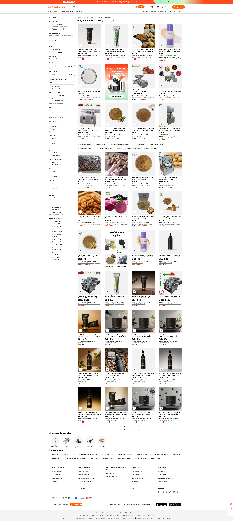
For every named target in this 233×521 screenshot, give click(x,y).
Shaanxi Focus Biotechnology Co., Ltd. (169, 224)
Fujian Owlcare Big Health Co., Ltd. (114, 57)
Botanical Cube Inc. (110, 136)
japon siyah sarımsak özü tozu (160, 454)
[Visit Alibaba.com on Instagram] (170, 492)
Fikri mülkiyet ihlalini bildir (139, 485)
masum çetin (94, 458)
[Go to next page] (139, 428)
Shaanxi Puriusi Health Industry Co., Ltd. (89, 97)
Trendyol (135, 512)
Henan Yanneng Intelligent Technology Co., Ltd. (116, 185)
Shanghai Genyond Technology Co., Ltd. (143, 97)
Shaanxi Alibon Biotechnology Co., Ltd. (142, 185)
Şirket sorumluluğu (57, 478)
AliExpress (90, 512)
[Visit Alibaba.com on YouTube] (174, 492)
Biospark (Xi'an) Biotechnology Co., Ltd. (116, 224)
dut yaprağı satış (155, 458)
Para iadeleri (135, 481)
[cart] (158, 7)
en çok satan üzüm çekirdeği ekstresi (76, 458)
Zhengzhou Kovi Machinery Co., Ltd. (169, 185)
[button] (136, 7)
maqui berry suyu (140, 144)
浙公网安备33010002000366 (146, 518)
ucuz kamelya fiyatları (140, 458)
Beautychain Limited (137, 263)
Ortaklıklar (161, 485)
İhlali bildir (134, 488)
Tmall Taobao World (107, 512)
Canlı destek (135, 474)
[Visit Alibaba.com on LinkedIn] (163, 492)
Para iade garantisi (83, 474)
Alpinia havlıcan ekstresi (134, 148)
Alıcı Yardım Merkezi (137, 471)
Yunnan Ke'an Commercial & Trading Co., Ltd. (89, 224)
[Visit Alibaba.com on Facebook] (159, 492)
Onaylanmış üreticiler (111, 473)
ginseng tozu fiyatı (107, 458)
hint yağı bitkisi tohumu (124, 458)
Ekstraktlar (99, 17)
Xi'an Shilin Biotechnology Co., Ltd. (141, 57)
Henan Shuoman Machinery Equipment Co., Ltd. (89, 136)
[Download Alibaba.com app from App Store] (161, 504)
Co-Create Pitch (56, 474)
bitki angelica (55, 454)
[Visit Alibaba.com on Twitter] (166, 492)
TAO (131, 512)
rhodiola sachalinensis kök (86, 148)
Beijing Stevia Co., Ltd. (138, 136)
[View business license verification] (133, 518)
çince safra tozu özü (101, 144)
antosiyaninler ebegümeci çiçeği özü (120, 144)
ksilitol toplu (120, 148)
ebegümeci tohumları (151, 148)
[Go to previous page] (121, 428)
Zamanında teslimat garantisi (86, 478)
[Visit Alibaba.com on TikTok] (177, 492)
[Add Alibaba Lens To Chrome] (76, 504)
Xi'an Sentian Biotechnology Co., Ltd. (142, 224)
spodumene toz (68, 454)
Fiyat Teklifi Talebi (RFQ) (111, 476)
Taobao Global (124, 512)
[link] (230, 503)
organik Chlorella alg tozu (156, 144)
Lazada (117, 512)
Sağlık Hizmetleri (88, 17)
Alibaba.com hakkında (58, 467)
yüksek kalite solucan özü (105, 148)
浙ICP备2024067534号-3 (163, 518)
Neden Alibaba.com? (58, 471)
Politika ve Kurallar (83, 488)
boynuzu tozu (176, 454)
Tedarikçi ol (161, 471)
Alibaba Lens (61, 504)
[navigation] (62, 222)
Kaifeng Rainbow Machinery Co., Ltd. (169, 138)
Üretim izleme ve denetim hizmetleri (88, 485)
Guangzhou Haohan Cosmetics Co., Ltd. (170, 58)
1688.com (98, 512)
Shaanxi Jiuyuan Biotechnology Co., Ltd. (89, 263)
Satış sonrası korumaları (85, 481)
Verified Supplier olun (164, 481)
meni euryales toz (56, 458)
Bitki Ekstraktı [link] (108, 17)
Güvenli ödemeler (83, 471)
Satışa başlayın (162, 474)
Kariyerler (54, 481)
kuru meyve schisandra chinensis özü (87, 454)
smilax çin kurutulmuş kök (125, 454)
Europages (143, 512)
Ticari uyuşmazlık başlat (138, 478)
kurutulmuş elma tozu (107, 454)
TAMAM (70, 66)
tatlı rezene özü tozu (85, 144)
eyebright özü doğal (142, 454)
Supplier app (113, 504)
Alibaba (79, 17)
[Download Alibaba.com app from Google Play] (175, 504)
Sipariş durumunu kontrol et (166, 478)
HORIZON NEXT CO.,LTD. (85, 57)
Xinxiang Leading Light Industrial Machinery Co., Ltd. (170, 97)
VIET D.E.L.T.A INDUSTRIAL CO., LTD (88, 185)
